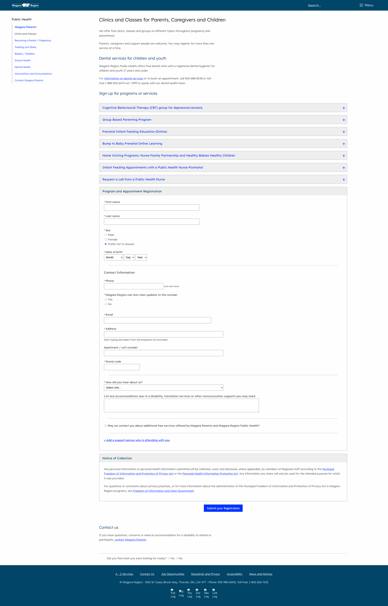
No (109, 304)
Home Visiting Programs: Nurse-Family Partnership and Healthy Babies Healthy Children (168, 155)
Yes (109, 299)
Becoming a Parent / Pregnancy (33, 40)
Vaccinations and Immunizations (33, 73)
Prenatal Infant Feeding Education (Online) (134, 131)
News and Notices (260, 574)
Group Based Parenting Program (126, 119)
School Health (23, 60)
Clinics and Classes (25, 33)
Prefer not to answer (120, 244)
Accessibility (234, 574)
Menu (369, 5)
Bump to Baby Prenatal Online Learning (132, 143)
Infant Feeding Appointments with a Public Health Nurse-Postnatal (152, 167)
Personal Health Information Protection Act (210, 473)
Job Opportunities (172, 574)
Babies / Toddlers (25, 53)
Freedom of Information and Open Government (163, 491)
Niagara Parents (25, 27)
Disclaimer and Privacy (205, 574)
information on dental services (123, 78)
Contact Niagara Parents (29, 80)
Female (112, 239)
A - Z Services (124, 574)
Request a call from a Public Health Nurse (133, 179)
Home (25, 5)
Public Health (22, 19)
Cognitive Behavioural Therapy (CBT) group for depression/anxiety (152, 107)
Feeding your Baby (25, 47)
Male (110, 235)
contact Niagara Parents (130, 539)
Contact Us (147, 574)
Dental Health (22, 67)
